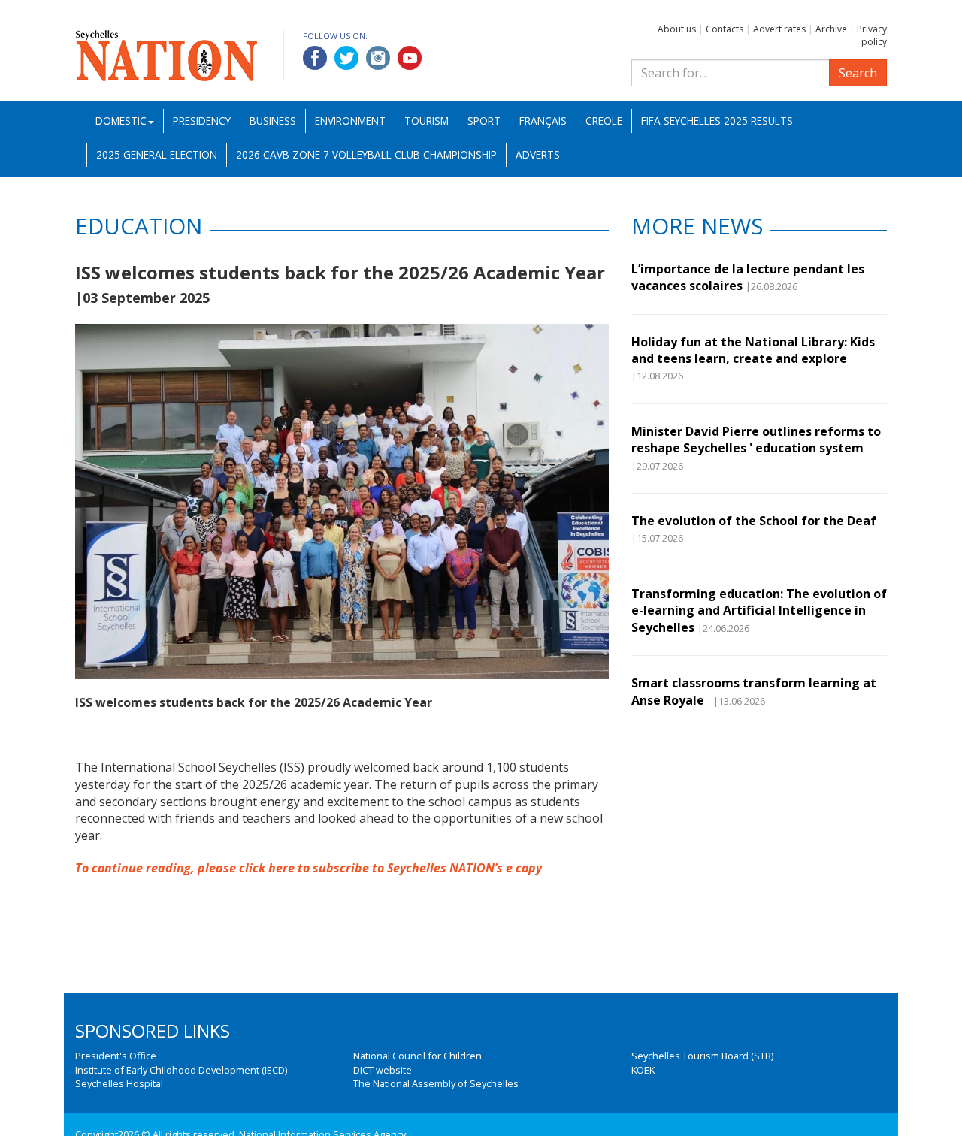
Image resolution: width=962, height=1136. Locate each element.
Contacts (724, 29)
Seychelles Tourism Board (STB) (702, 1055)
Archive (831, 29)
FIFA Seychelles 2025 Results (717, 120)
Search (858, 73)
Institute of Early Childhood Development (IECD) (181, 1070)
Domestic (121, 120)
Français (543, 120)
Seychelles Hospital (119, 1083)
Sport (484, 120)
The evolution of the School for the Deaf (753, 520)
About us (677, 29)
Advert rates (779, 29)
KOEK (643, 1070)
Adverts (538, 154)
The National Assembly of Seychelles (436, 1083)
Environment (350, 120)
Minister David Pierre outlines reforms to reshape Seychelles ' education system (756, 439)
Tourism (426, 120)
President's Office (115, 1055)
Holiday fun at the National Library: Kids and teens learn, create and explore (753, 350)
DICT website (382, 1070)
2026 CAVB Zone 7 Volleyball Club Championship (366, 154)
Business (273, 120)
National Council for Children (417, 1055)
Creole (603, 120)
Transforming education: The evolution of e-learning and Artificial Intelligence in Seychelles (759, 610)
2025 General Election (156, 154)
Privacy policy (872, 35)
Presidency (202, 120)
